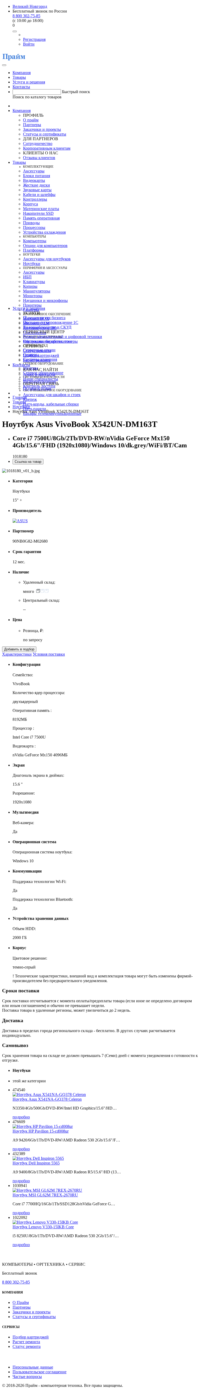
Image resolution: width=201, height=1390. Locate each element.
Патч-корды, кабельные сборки (51, 404)
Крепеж (30, 399)
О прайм (30, 120)
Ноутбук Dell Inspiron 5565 (36, 1163)
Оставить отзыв (37, 388)
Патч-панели (34, 409)
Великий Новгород (30, 6)
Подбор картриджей (41, 355)
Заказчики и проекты (42, 129)
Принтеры (32, 305)
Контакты (21, 87)
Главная (20, 397)
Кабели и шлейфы (39, 194)
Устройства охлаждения (44, 232)
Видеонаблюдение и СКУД (47, 327)
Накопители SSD (38, 213)
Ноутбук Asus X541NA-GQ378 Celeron (47, 1099)
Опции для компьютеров (45, 245)
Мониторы (32, 296)
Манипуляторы (36, 291)
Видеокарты (34, 180)
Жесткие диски (36, 185)
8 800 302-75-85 (26, 16)
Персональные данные (33, 1367)
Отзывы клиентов (39, 157)
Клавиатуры (34, 281)
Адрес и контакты (39, 374)
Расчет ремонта (37, 360)
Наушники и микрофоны (45, 300)
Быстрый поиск (76, 91)
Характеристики (17, 654)
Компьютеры (34, 241)
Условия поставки (49, 654)
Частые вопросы (27, 1376)
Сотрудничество (37, 143)
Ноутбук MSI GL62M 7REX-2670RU (45, 1195)
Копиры (30, 286)
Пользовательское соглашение (39, 1372)
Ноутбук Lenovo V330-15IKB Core (43, 1227)
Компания (22, 72)
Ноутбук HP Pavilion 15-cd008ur (41, 1131)
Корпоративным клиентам (46, 148)
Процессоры (34, 227)
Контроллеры (35, 199)
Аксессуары (33, 171)
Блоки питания (36, 175)
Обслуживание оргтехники (47, 341)
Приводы (31, 223)
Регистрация (34, 39)
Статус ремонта (37, 350)
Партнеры (32, 124)
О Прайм (21, 1302)
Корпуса (30, 204)
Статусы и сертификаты (44, 134)
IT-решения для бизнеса (44, 318)
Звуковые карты (37, 190)
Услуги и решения (29, 82)
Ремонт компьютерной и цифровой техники (62, 336)
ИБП (27, 277)
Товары (19, 77)
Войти (29, 44)
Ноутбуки (31, 263)
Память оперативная (41, 218)
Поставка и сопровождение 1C (50, 322)
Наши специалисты (40, 379)
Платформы (33, 250)
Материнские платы (41, 208)
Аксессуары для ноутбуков (47, 259)
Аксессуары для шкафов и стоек (52, 394)
